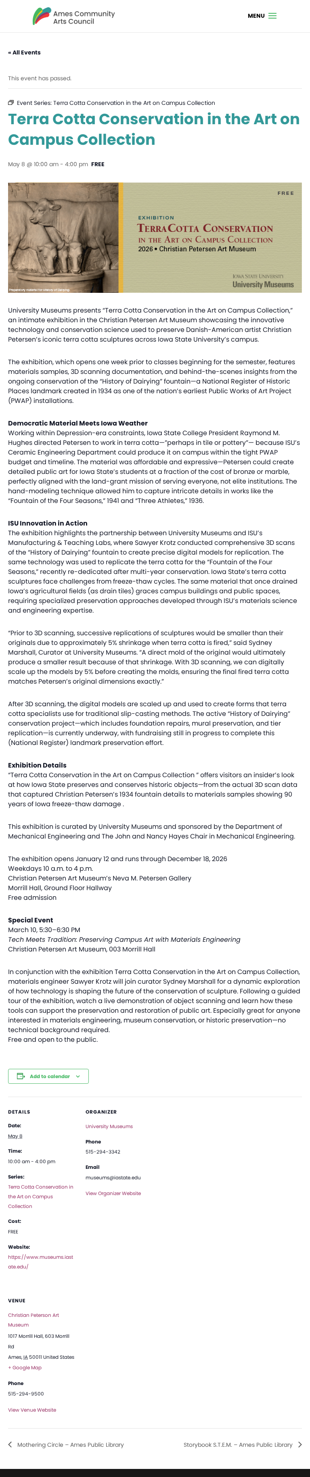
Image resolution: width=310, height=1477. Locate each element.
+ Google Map (25, 1367)
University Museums (109, 1126)
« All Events (24, 52)
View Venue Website (32, 1409)
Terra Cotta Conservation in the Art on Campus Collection (40, 1196)
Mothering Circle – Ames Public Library (70, 1445)
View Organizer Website (113, 1193)
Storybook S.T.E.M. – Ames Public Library (239, 1445)
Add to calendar (50, 1076)
